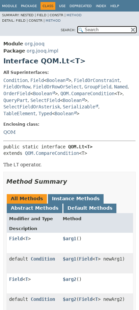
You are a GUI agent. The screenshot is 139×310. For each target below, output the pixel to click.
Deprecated (81, 6)
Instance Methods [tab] (76, 198)
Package (29, 6)
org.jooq (35, 43)
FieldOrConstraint (97, 80)
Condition (15, 80)
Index (101, 6)
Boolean (56, 80)
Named (121, 86)
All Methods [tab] (27, 198)
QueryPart (15, 100)
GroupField (97, 86)
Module (9, 6)
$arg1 (69, 238)
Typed (45, 113)
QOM (9, 132)
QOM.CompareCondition (87, 93)
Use (62, 6)
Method (74, 15)
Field (37, 80)
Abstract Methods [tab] (34, 208)
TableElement (19, 113)
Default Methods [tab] (89, 208)
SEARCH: (68, 30)
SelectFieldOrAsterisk (31, 106)
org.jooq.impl (42, 51)
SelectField (45, 100)
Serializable (79, 106)
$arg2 (69, 279)
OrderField (16, 93)
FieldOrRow (16, 86)
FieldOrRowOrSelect (57, 86)
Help (114, 6)
